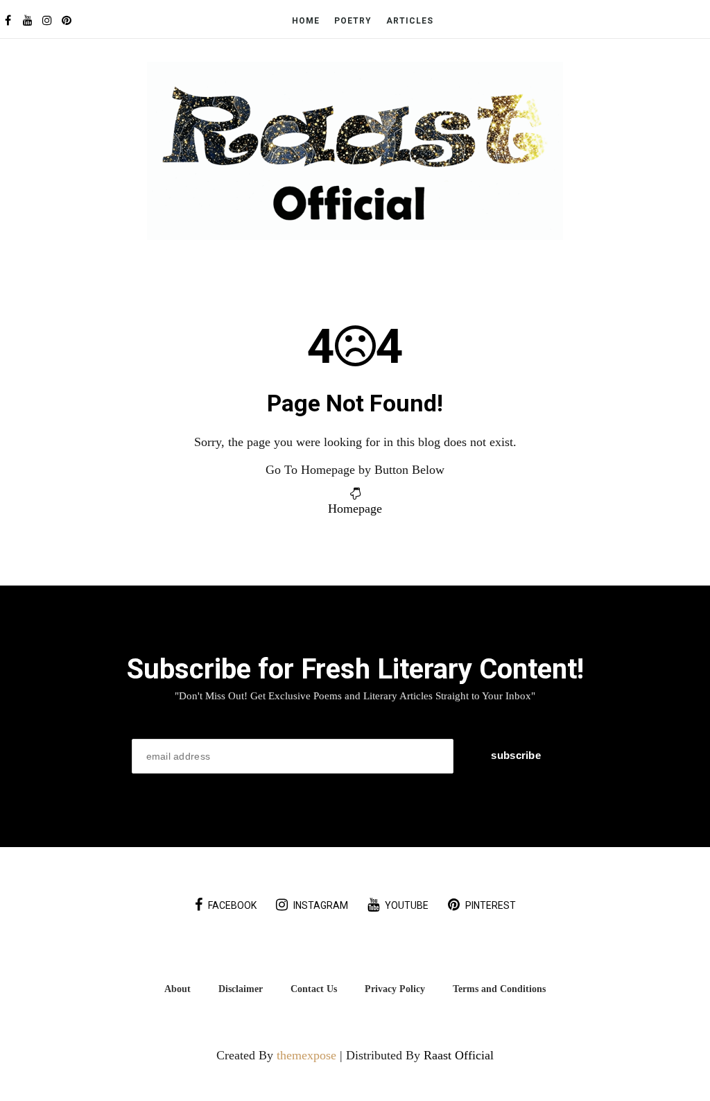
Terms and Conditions (499, 988)
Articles (409, 21)
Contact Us (314, 988)
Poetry (353, 21)
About (177, 988)
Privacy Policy (395, 988)
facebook (232, 905)
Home (306, 21)
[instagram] (47, 20)
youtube (406, 905)
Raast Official (459, 1055)
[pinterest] (66, 20)
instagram (320, 905)
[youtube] (27, 20)
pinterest (490, 905)
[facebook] (8, 20)
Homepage (355, 508)
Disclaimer (240, 988)
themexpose (306, 1055)
